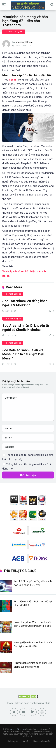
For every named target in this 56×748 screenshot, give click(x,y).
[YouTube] (23, 712)
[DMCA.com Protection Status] (28, 697)
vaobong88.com (17, 729)
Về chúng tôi (12, 741)
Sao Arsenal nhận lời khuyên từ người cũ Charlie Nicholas (25, 328)
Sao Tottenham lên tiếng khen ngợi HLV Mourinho (24, 303)
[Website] (42, 712)
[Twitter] (14, 712)
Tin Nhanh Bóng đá (13, 31)
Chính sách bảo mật (41, 741)
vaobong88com (24, 42)
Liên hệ (25, 741)
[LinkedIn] (33, 712)
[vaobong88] (28, 5)
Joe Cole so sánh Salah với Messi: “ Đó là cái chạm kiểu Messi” (23, 354)
